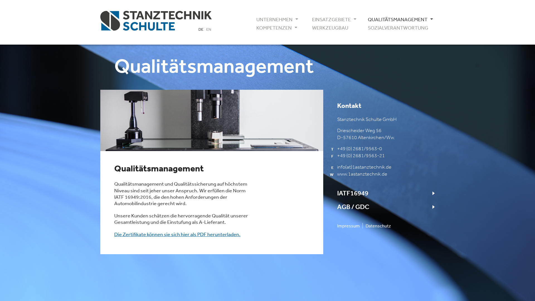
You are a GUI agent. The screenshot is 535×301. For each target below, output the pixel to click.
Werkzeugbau (330, 28)
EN (208, 29)
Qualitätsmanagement (396, 19)
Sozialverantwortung (396, 28)
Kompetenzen (274, 28)
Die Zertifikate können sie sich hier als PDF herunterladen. (177, 234)
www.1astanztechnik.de (362, 174)
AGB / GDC (353, 207)
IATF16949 (352, 193)
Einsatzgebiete (331, 19)
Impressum (348, 226)
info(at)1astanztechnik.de (364, 167)
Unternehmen (274, 19)
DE (200, 29)
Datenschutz (378, 226)
